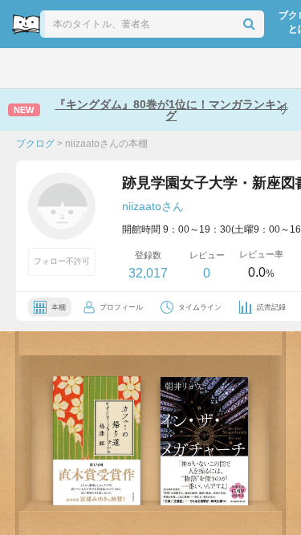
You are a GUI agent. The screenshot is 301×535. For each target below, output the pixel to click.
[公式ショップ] (242, 68)
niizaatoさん (153, 206)
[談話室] (169, 68)
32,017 (148, 273)
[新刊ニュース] (60, 68)
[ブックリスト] (133, 68)
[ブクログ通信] (204, 68)
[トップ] (24, 68)
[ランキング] (97, 68)
